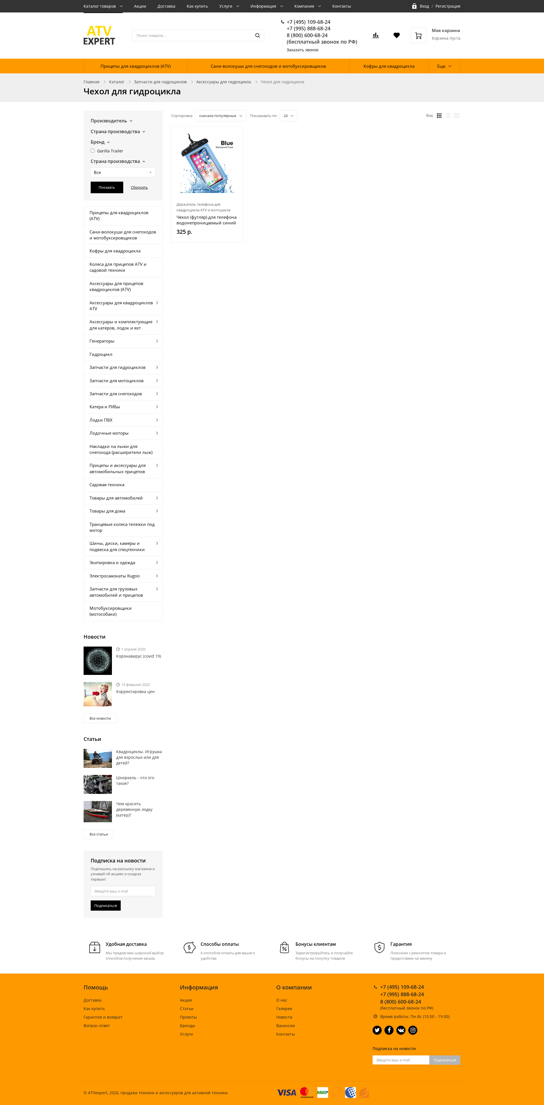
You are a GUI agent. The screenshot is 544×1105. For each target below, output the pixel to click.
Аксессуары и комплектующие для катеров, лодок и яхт (121, 324)
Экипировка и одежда (112, 562)
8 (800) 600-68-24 (307, 35)
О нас (281, 1000)
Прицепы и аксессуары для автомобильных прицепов (118, 468)
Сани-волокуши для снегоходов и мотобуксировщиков (268, 66)
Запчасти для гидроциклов (160, 81)
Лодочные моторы (109, 433)
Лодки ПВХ (101, 420)
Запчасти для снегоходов (116, 393)
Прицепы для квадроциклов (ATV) (136, 66)
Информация (263, 6)
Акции (140, 6)
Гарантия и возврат (103, 1017)
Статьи (187, 1008)
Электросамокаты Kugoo (115, 576)
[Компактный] (456, 115)
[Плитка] (439, 115)
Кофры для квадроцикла (389, 66)
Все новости (100, 718)
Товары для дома (107, 511)
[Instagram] (412, 1030)
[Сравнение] (235, 134)
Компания (304, 6)
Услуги (226, 6)
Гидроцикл (101, 354)
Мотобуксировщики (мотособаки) (111, 611)
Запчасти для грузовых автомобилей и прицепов (116, 592)
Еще (441, 66)
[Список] (448, 115)
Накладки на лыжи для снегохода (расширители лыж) (121, 449)
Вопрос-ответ (97, 1025)
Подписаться (105, 905)
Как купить (197, 6)
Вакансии (285, 1025)
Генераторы (102, 341)
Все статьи (99, 834)
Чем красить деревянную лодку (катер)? (134, 809)
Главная (91, 81)
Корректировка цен (135, 691)
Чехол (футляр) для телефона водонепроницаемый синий (207, 220)
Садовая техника (107, 484)
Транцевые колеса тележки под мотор (122, 527)
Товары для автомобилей (116, 498)
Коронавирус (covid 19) (138, 656)
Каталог (116, 81)
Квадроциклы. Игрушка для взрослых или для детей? (139, 757)
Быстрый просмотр (207, 163)
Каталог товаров (100, 6)
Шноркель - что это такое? (135, 780)
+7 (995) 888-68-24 (308, 28)
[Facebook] (389, 1030)
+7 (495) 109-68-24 (308, 21)
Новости (284, 1017)
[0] (375, 37)
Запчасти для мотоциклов (117, 380)
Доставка (166, 6)
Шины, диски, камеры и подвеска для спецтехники (117, 546)
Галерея (284, 1008)
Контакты (341, 6)
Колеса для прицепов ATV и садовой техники (118, 267)
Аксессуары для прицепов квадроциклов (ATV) (116, 286)
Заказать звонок (302, 49)
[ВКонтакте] (400, 1030)
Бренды (187, 1025)
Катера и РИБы (105, 406)
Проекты (188, 1017)
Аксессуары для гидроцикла (223, 81)
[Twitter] (377, 1030)
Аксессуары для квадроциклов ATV (121, 305)
